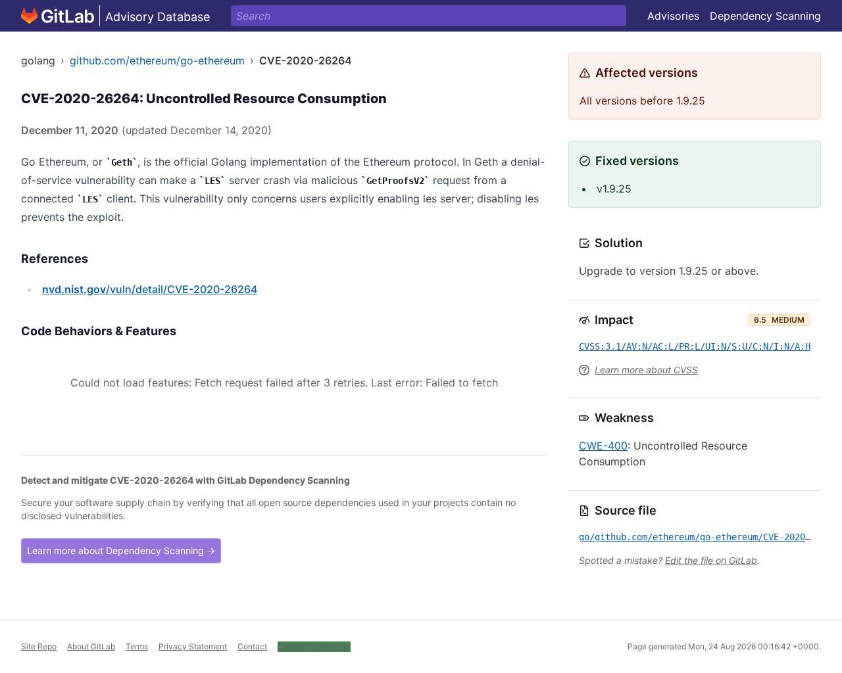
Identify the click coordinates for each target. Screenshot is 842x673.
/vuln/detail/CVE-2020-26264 (149, 289)
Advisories (673, 15)
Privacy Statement (193, 646)
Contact (252, 646)
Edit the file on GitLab (711, 560)
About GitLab (91, 646)
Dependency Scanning (765, 15)
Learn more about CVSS (646, 369)
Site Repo (39, 646)
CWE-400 (603, 445)
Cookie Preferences (314, 646)
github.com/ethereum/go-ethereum (157, 60)
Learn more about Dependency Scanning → (121, 550)
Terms (137, 646)
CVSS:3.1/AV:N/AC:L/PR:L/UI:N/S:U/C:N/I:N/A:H (694, 346)
